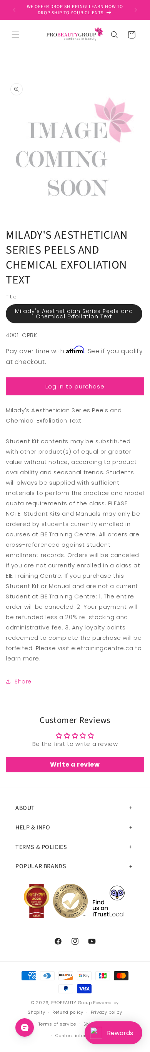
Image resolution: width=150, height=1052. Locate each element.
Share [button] (23, 681)
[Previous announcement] (14, 10)
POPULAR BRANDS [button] (40, 866)
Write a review (75, 764)
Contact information (78, 1035)
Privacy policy (106, 1012)
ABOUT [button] (25, 808)
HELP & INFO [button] (32, 827)
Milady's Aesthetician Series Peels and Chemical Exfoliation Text (74, 313)
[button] (15, 34)
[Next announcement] (135, 10)
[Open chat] (24, 1027)
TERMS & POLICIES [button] (41, 847)
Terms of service (57, 1024)
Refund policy (67, 1012)
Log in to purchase (75, 386)
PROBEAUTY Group (71, 1003)
